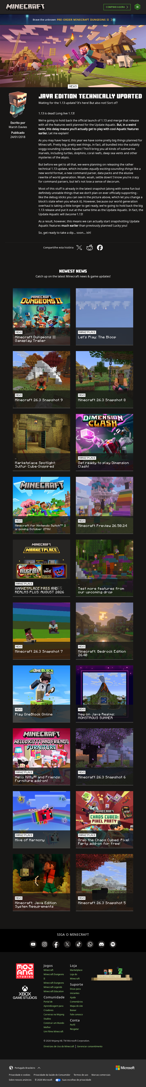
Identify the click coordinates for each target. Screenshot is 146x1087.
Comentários (76, 1001)
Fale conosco (76, 1014)
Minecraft (48, 970)
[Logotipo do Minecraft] (25, 7)
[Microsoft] (125, 1067)
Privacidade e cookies (19, 1075)
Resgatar (74, 1029)
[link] (33, 944)
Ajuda (73, 997)
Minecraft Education (54, 991)
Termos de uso (81, 1075)
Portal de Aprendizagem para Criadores (53, 1006)
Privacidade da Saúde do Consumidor (52, 1075)
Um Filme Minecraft (53, 1031)
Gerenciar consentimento (89, 1046)
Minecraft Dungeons (54, 982)
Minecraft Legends (53, 987)
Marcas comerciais (101, 1075)
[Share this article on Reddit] (89, 247)
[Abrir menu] (137, 7)
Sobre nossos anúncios (20, 1079)
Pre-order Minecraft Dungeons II (83, 19)
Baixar (73, 1010)
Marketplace (76, 970)
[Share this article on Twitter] (79, 247)
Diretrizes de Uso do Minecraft (59, 1046)
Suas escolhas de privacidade (76, 1079)
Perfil (72, 1024)
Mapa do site (76, 1005)
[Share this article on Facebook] (100, 247)
